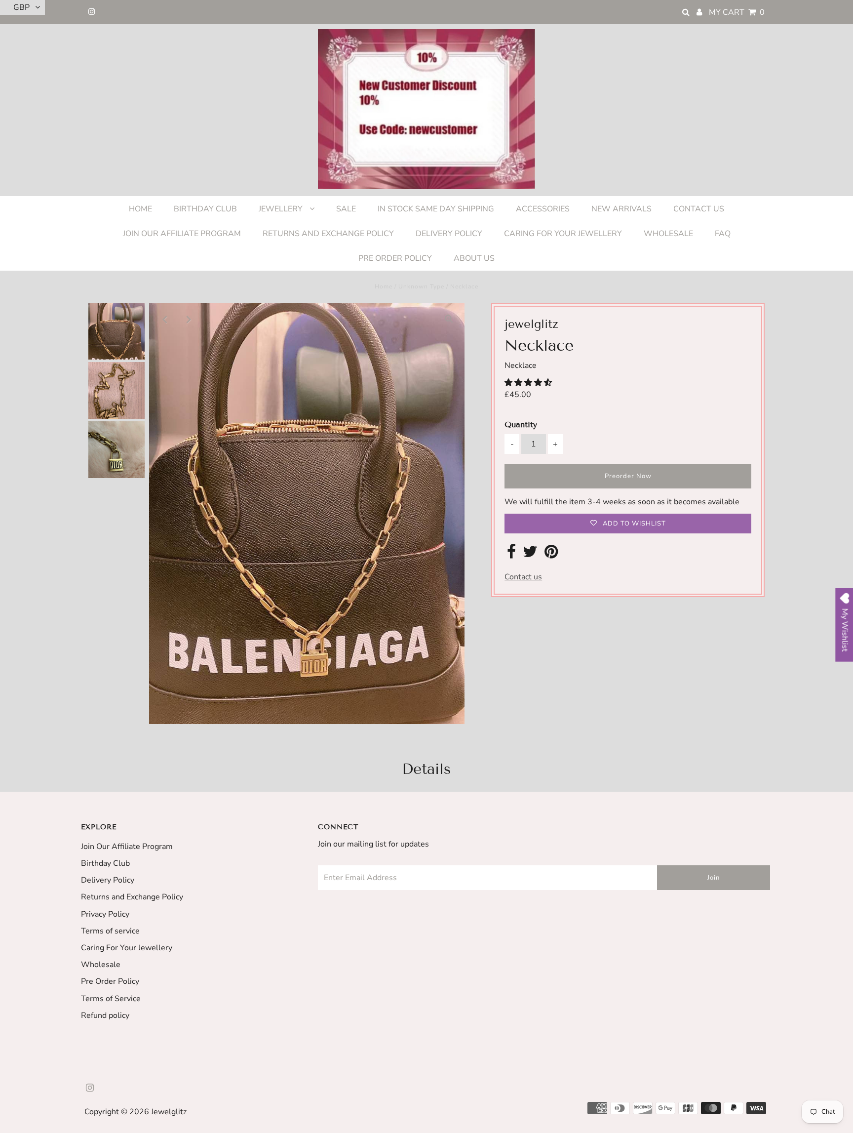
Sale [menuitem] (346, 208)
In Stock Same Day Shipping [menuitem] (436, 208)
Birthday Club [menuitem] (205, 208)
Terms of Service (111, 998)
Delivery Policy (107, 880)
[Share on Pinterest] (551, 554)
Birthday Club (105, 863)
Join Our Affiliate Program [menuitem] (182, 233)
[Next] (189, 319)
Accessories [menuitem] (543, 208)
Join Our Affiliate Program (127, 846)
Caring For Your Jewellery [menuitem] (563, 233)
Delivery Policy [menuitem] (449, 233)
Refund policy (105, 1015)
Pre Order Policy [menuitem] (395, 258)
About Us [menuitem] (474, 258)
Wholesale (100, 964)
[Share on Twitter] (530, 554)
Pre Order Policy (110, 981)
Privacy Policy (105, 914)
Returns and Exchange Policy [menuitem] (328, 233)
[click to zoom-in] (449, 319)
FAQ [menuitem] (723, 233)
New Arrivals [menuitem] (621, 208)
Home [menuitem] (140, 208)
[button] (529, 382)
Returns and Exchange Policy (132, 896)
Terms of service (110, 931)
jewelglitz (169, 1111)
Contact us (523, 576)
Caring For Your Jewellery (126, 947)
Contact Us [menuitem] (698, 208)
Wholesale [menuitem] (668, 233)
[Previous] (165, 319)
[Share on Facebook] (511, 554)
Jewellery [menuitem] (282, 208)
